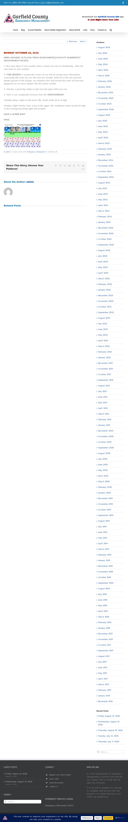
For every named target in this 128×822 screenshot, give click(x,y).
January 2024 (104, 222)
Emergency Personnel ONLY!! (59, 805)
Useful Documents (56, 783)
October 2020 (105, 442)
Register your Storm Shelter (60, 775)
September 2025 (106, 109)
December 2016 (105, 701)
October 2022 (104, 307)
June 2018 (102, 600)
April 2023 (103, 273)
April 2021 (103, 408)
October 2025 (104, 104)
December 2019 (105, 498)
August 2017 (104, 656)
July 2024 (102, 188)
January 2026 (104, 87)
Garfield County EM (108, 17)
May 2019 (102, 538)
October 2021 (104, 374)
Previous (73, 41)
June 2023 (103, 261)
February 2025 (105, 149)
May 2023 (103, 267)
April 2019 (103, 543)
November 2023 (105, 233)
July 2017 (102, 662)
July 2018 (102, 594)
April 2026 (103, 70)
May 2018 (102, 605)
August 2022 (104, 318)
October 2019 (104, 509)
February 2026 (105, 81)
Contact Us (53, 787)
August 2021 (104, 385)
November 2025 (105, 98)
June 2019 (102, 532)
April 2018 (103, 611)
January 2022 (104, 357)
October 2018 (104, 577)
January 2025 (104, 154)
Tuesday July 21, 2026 (108, 736)
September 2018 (105, 583)
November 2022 (105, 301)
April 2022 (103, 340)
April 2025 (103, 137)
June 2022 (103, 329)
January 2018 (104, 628)
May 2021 (102, 402)
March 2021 (103, 414)
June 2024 (103, 194)
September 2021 (105, 380)
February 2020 (105, 487)
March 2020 (104, 481)
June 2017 (102, 667)
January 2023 (104, 290)
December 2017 (105, 633)
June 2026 (103, 58)
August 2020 (104, 453)
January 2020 (104, 493)
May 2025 (103, 132)
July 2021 (102, 391)
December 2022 (105, 295)
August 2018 (104, 588)
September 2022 (106, 312)
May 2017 (102, 673)
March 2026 (104, 75)
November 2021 (105, 369)
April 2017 (103, 679)
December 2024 (105, 160)
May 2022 (103, 335)
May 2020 (103, 470)
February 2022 (105, 352)
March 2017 (103, 684)
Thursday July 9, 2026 (108, 741)
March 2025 (104, 143)
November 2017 (105, 639)
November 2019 (105, 504)
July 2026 (102, 53)
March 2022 (104, 346)
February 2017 (104, 690)
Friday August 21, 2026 (109, 716)
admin (8, 152)
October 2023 (104, 239)
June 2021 (102, 397)
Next (82, 41)
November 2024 (105, 166)
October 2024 (104, 171)
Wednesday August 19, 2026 (18, 781)
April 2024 (103, 205)
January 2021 (104, 425)
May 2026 (103, 64)
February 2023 (105, 284)
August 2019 (104, 521)
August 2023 (104, 250)
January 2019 (104, 560)
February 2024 (105, 216)
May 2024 (103, 199)
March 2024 (104, 211)
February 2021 (104, 419)
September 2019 (105, 515)
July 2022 (102, 323)
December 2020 (105, 431)
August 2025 (104, 115)
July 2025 (102, 121)
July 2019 (102, 526)
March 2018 (103, 617)
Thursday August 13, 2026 (110, 730)
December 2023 (105, 228)
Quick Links (54, 779)
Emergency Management (36, 152)
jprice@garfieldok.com (53, 3)
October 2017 (104, 645)
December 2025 (105, 92)
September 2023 (106, 245)
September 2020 (106, 447)
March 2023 (104, 278)
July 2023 (102, 256)
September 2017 (105, 650)
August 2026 (104, 47)
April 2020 (103, 476)
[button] (111, 29)
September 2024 (106, 177)
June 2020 (103, 464)
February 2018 (104, 622)
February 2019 (104, 555)
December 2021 (105, 363)
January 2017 (104, 695)
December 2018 (105, 566)
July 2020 (102, 459)
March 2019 (103, 549)
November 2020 (106, 436)
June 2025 (103, 126)
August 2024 (104, 183)
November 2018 (105, 571)
